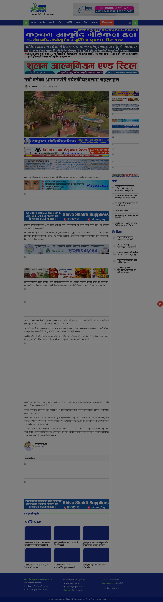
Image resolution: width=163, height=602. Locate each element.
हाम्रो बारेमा (115, 588)
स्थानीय (42, 22)
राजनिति (69, 22)
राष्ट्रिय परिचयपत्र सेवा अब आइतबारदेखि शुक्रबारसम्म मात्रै (64, 566)
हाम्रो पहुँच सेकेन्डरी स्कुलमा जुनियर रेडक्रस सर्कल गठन (37, 566)
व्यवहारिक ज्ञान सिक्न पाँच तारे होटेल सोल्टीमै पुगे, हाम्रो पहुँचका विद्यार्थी (37, 544)
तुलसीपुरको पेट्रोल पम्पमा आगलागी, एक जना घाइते (66, 544)
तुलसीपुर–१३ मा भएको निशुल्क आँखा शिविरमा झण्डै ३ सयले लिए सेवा (96, 544)
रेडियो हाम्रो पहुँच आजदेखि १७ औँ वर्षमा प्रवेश (94, 566)
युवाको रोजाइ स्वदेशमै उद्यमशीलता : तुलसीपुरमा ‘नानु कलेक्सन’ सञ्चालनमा (126, 270)
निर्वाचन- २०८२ (107, 22)
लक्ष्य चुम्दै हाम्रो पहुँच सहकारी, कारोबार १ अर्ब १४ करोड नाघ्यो (126, 246)
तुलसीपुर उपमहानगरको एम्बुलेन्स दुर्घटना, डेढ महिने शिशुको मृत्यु (127, 253)
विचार (86, 22)
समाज (78, 22)
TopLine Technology (108, 599)
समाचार (33, 22)
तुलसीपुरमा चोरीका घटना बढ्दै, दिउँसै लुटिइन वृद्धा (127, 261)
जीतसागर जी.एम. (34, 86)
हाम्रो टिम (106, 588)
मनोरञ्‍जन (94, 22)
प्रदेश (59, 22)
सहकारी (51, 22)
